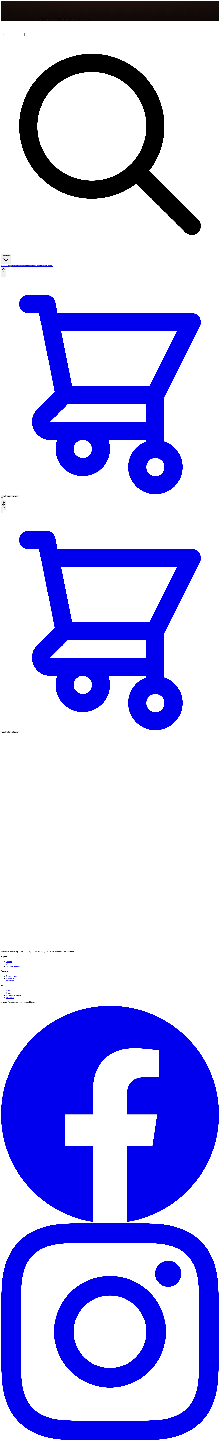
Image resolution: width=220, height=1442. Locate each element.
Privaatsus (10, 998)
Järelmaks (10, 981)
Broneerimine (41, 266)
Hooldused (6, 255)
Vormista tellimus (13, 966)
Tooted (9, 962)
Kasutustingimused (13, 995)
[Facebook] (110, 1222)
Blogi (8, 991)
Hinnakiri (5, 266)
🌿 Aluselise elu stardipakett (20, 266)
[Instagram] (110, 1440)
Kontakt (50, 266)
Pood (34, 266)
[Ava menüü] (2, 511)
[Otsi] (2, 498)
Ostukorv (10, 964)
